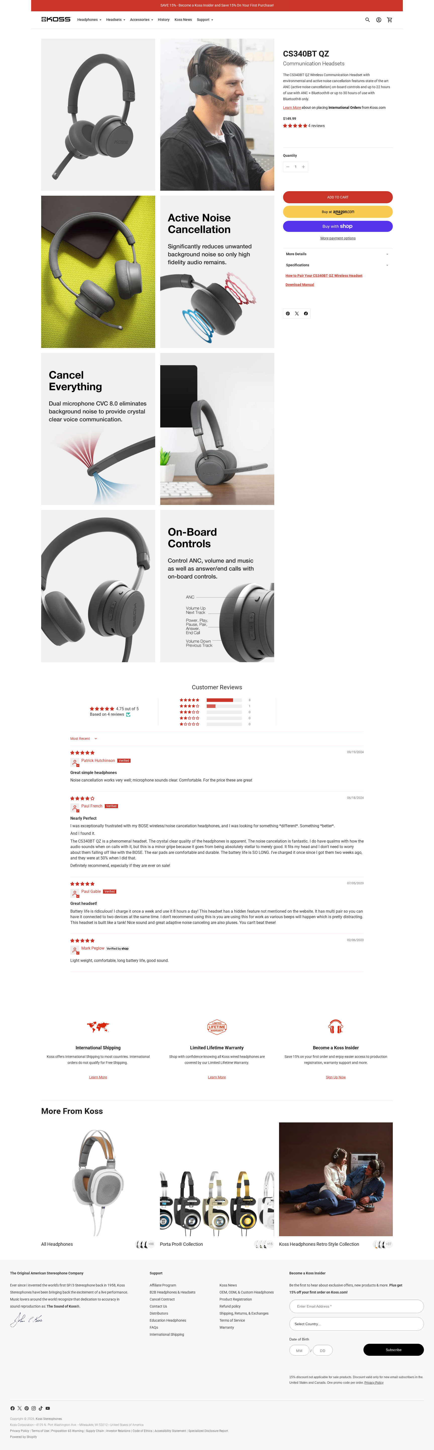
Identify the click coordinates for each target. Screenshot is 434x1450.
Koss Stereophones (49, 1419)
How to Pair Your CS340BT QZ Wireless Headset (324, 276)
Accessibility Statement (170, 1431)
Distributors (159, 1313)
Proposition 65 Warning (67, 1431)
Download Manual (300, 285)
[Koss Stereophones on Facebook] (12, 1408)
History (164, 20)
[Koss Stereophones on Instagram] (33, 1408)
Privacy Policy (374, 1382)
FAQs (154, 1327)
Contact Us (158, 1306)
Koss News (183, 20)
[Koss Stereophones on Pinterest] (26, 1408)
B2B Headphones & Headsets (172, 1292)
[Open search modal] (367, 19)
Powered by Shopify (23, 1437)
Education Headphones (168, 1320)
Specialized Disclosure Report (208, 1431)
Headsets (114, 20)
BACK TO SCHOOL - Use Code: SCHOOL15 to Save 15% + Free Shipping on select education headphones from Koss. (217, 5)
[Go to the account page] (378, 19)
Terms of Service (232, 1320)
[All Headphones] (98, 1179)
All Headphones (57, 1244)
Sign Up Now (336, 1077)
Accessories (139, 20)
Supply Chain (95, 1431)
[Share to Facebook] (305, 313)
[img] (82, 752)
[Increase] (303, 167)
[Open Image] (98, 115)
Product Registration (236, 1299)
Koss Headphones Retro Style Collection (319, 1244)
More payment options (338, 238)
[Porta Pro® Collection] (217, 1179)
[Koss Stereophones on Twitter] (19, 1408)
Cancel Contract (162, 1299)
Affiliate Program (163, 1285)
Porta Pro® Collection (181, 1244)
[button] (295, 125)
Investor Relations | (119, 1431)
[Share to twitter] (296, 313)
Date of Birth (299, 1339)
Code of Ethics (142, 1431)
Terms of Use (40, 1431)
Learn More (292, 108)
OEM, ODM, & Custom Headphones (247, 1292)
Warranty (227, 1327)
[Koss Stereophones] (56, 19)
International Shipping (167, 1334)
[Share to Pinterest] (287, 313)
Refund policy (230, 1306)
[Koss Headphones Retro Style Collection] (336, 1179)
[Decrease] (287, 167)
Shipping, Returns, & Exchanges (244, 1313)
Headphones (87, 20)
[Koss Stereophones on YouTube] (47, 1408)
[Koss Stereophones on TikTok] (40, 1408)
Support (203, 20)
